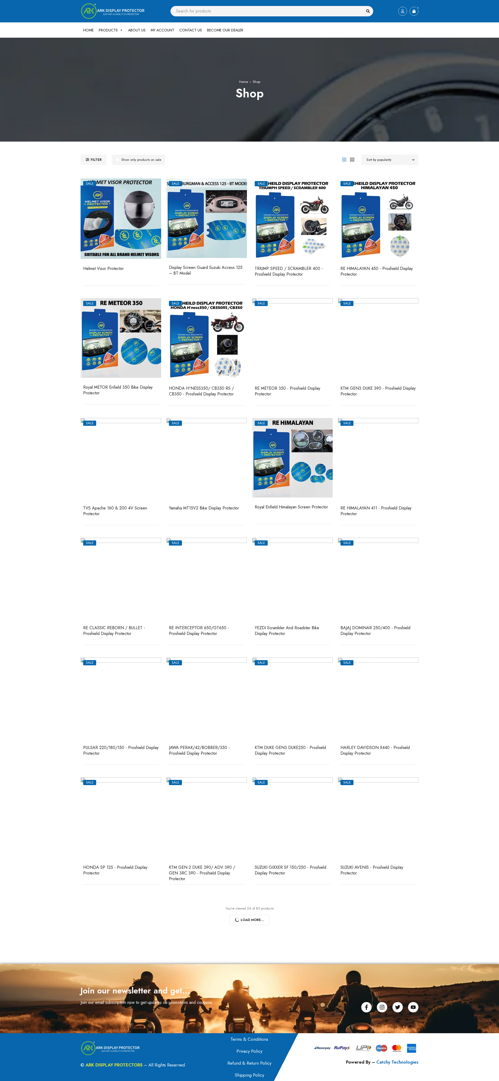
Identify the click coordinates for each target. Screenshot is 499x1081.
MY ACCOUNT (162, 30)
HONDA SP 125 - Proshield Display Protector (115, 870)
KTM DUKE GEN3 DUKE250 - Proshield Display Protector (290, 750)
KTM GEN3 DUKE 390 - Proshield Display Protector (378, 391)
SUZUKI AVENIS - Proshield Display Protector (371, 870)
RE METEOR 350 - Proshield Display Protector (287, 391)
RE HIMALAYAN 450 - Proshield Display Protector (376, 271)
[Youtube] (413, 1007)
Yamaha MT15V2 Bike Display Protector (204, 508)
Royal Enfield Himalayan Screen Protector (291, 507)
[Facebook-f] (366, 1007)
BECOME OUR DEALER (225, 30)
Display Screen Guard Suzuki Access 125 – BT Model (205, 270)
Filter (96, 159)
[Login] (402, 11)
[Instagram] (382, 1007)
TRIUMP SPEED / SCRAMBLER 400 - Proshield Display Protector (289, 271)
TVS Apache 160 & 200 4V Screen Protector (115, 511)
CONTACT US (190, 30)
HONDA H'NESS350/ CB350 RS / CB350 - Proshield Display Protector (201, 391)
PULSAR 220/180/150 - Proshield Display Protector (121, 750)
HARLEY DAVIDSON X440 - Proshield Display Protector (375, 750)
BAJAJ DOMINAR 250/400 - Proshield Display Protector (375, 630)
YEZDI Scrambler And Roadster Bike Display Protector (287, 630)
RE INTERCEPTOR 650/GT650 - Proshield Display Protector (199, 630)
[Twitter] (397, 1007)
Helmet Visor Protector (103, 268)
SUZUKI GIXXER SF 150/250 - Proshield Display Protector (290, 870)
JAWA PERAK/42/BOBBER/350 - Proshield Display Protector (199, 750)
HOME (88, 30)
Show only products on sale (141, 159)
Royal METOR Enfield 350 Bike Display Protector (118, 390)
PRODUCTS (108, 30)
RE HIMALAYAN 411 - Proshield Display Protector (375, 511)
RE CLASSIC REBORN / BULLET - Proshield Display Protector (114, 630)
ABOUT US (137, 30)
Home (243, 81)
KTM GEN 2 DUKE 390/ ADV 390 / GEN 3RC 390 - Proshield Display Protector (202, 873)
